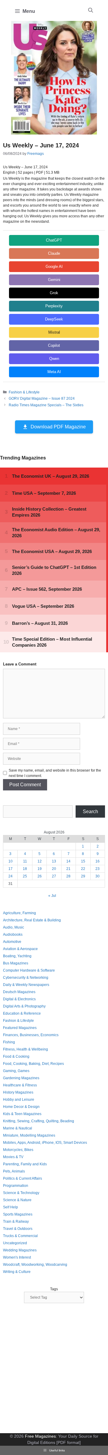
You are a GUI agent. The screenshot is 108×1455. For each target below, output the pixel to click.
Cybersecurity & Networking (25, 977)
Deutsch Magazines (19, 992)
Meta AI (54, 372)
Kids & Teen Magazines (22, 1114)
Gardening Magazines (21, 1078)
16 (97, 861)
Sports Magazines (17, 1214)
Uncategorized (15, 1243)
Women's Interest (17, 1257)
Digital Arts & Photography (24, 1006)
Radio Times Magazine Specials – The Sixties (46, 405)
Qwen (54, 358)
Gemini (54, 279)
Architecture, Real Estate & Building (32, 920)
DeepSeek (54, 319)
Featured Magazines (20, 1028)
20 (54, 869)
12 (40, 861)
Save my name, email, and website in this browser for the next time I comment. (55, 773)
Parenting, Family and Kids (25, 1164)
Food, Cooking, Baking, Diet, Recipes (33, 1064)
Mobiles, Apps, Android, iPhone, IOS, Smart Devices (45, 1143)
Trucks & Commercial (20, 1236)
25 (25, 876)
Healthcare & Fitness (20, 1085)
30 (97, 876)
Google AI (54, 266)
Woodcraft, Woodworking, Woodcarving (35, 1264)
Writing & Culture (17, 1272)
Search (90, 811)
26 (40, 876)
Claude (54, 253)
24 (10, 876)
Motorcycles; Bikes (18, 1150)
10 (10, 861)
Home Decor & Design (21, 1107)
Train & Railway (16, 1221)
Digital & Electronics (19, 999)
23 (97, 869)
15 (83, 861)
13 (54, 861)
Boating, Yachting (17, 956)
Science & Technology (21, 1193)
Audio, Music (13, 927)
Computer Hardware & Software (29, 970)
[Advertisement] (54, 1369)
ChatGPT (54, 240)
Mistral (54, 332)
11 (25, 861)
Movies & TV (13, 1157)
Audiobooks (12, 934)
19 (40, 869)
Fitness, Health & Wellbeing (25, 1049)
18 (25, 869)
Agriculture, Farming (19, 913)
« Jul (52, 896)
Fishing (9, 1042)
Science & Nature (17, 1200)
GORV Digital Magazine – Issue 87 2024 (42, 398)
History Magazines (18, 1092)
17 (10, 869)
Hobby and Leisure (18, 1099)
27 (54, 876)
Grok (54, 293)
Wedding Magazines (20, 1250)
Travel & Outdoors (17, 1229)
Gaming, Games (16, 1071)
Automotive (12, 942)
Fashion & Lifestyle (24, 392)
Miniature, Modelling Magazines (29, 1135)
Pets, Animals (14, 1171)
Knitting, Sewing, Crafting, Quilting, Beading (38, 1121)
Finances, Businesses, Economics (30, 1035)
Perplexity (54, 306)
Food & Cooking (16, 1056)
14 (68, 861)
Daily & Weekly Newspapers (26, 985)
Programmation (15, 1186)
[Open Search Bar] (90, 10)
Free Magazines (40, 1436)
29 (83, 876)
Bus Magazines (15, 963)
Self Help (10, 1207)
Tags (54, 1289)
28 (68, 876)
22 (83, 869)
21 (68, 869)
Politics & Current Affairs (22, 1178)
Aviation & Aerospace (20, 949)
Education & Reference (22, 1013)
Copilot (54, 345)
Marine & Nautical (17, 1128)
